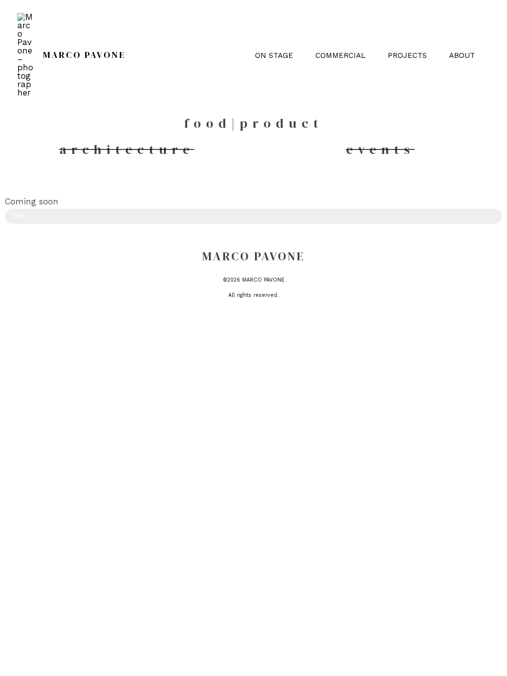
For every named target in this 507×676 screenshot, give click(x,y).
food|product (253, 123)
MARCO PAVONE (84, 54)
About (462, 55)
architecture (127, 149)
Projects (407, 55)
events (380, 149)
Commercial (340, 55)
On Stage (274, 55)
